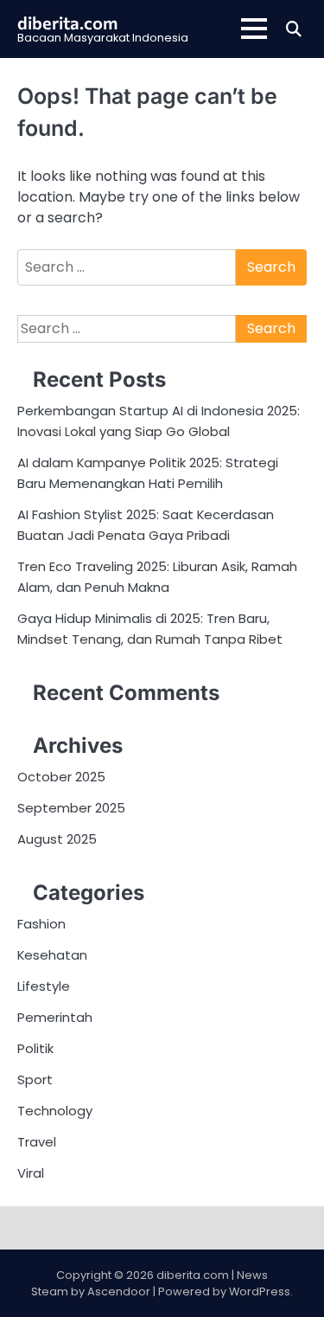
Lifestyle (43, 986)
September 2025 (71, 808)
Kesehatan (52, 955)
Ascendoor (118, 1291)
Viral (30, 1173)
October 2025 (61, 777)
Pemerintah (54, 1017)
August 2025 (57, 839)
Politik (35, 1048)
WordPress (259, 1291)
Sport (35, 1079)
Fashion (41, 924)
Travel (36, 1142)
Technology (54, 1111)
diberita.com (67, 22)
